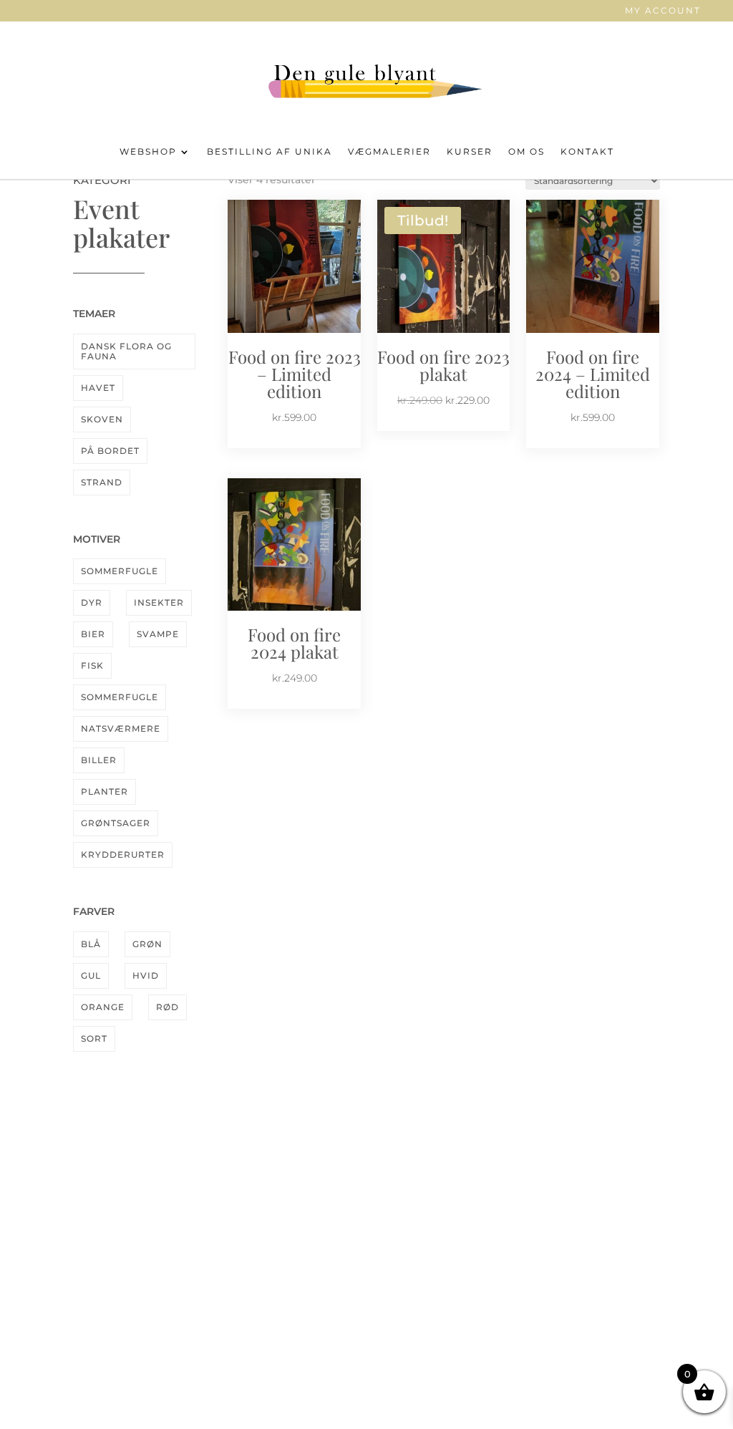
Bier (93, 634)
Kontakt (587, 152)
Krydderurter (123, 854)
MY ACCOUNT (663, 11)
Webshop (148, 152)
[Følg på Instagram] (380, 1225)
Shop (572, 1221)
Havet (98, 387)
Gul (91, 975)
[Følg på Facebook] (352, 1225)
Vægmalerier (389, 152)
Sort (94, 1038)
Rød (167, 1007)
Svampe (158, 634)
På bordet (110, 450)
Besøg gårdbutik (160, 1264)
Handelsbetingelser (573, 1264)
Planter (104, 791)
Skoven (102, 419)
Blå (91, 944)
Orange (103, 1007)
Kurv (572, 1242)
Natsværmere (120, 728)
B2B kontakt (572, 1328)
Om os (526, 152)
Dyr (91, 602)
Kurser (469, 152)
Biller (99, 760)
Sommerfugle (119, 571)
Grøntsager (115, 823)
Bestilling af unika (269, 152)
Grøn (147, 944)
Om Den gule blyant (160, 1220)
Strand (101, 482)
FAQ (160, 1242)
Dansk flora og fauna (126, 351)
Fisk (92, 665)
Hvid (145, 975)
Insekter (159, 602)
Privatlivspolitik (573, 1285)
